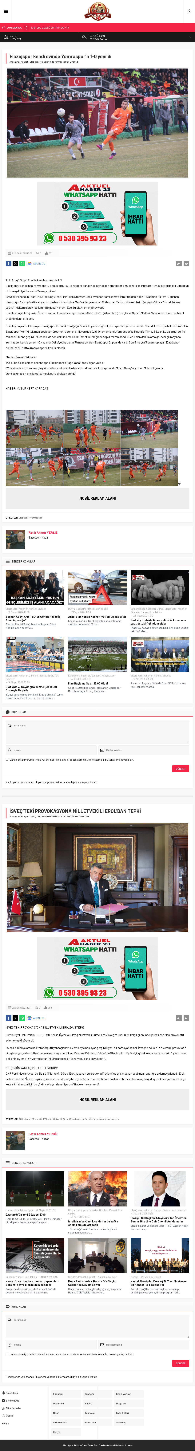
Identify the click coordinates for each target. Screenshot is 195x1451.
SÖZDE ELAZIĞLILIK (42, 27)
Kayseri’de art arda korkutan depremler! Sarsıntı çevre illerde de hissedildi (32, 1283)
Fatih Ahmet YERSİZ (43, 532)
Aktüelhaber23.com (29, 1119)
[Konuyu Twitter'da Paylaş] (15, 263)
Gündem (135, 612)
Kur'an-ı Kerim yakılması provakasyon (101, 1119)
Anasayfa (14, 61)
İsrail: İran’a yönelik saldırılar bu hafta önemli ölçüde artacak (93, 1223)
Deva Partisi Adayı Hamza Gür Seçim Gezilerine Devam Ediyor (92, 1283)
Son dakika (102, 608)
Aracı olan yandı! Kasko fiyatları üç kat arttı (97, 616)
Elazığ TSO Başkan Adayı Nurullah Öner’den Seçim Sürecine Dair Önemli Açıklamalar (159, 1219)
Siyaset (42, 608)
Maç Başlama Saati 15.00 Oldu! (88, 683)
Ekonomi (81, 608)
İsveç (78, 1119)
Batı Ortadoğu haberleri (143, 608)
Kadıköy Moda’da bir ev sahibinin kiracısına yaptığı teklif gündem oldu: (158, 621)
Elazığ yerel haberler (17, 608)
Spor (50, 675)
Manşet (24, 61)
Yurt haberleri (179, 1210)
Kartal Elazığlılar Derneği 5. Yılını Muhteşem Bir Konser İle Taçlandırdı (159, 1283)
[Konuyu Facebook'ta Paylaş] (8, 263)
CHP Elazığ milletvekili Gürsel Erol (57, 1119)
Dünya (71, 608)
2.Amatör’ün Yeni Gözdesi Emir (26, 1214)
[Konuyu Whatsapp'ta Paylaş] (22, 263)
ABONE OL (39, 263)
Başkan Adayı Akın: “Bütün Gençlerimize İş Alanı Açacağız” (33, 618)
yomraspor (36, 517)
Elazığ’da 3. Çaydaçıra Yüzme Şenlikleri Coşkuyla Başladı (31, 688)
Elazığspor (24, 517)
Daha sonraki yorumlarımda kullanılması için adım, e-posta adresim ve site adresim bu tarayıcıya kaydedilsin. (72, 759)
